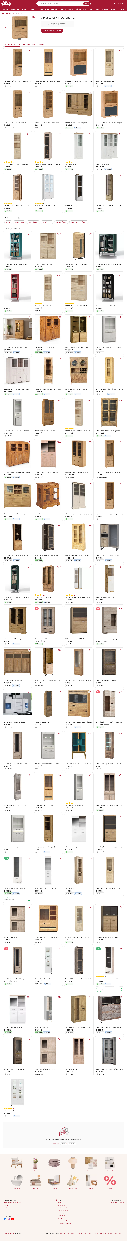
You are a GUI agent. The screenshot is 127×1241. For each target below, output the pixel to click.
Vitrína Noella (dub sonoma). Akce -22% (48, 1069)
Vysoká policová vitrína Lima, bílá (15, 888)
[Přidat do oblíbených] (60, 92)
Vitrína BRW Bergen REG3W (13, 680)
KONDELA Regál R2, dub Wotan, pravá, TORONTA (51, 123)
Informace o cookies (64, 1223)
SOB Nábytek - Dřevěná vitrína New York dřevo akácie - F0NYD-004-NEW (59, 347)
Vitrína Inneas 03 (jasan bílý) (13, 847)
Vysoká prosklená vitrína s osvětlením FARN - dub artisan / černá (86, 264)
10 (121, 948)
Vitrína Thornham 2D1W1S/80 (44, 264)
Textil (54, 1171)
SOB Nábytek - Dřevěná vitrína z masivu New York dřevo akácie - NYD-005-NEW (30, 472)
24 (29, 858)
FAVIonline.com (9, 1233)
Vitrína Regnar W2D (102, 164)
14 (91, 733)
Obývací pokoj (10, 13)
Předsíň (91, 1188)
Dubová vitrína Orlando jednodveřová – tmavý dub (20, 555)
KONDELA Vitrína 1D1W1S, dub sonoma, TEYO (19, 164)
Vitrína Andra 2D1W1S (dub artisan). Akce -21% (80, 1027)
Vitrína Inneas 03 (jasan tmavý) (106, 680)
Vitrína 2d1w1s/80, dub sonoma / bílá (16, 1027)
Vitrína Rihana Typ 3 (71, 1069)
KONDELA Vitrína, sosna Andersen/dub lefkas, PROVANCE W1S (85, 206)
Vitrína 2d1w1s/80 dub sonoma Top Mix (47, 472)
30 (121, 134)
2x (44, 595)
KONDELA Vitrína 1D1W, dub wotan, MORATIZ (18, 206)
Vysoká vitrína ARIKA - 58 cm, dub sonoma (18, 979)
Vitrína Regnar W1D (71, 164)
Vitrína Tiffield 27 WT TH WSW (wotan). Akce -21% (51, 680)
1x (43, 162)
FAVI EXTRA (61, 1218)
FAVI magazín (62, 1213)
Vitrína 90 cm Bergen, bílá (12, 1111)
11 (121, 234)
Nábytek (17, 1171)
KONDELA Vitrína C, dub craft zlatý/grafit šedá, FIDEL (82, 81)
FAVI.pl (68, 1233)
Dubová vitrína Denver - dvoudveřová (16, 347)
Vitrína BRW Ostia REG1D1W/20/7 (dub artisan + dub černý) (54, 81)
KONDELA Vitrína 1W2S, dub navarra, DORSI (110, 206)
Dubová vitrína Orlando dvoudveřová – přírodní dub (82, 347)
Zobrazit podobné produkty (52, 30)
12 (60, 175)
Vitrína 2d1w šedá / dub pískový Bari (108, 555)
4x (13, 162)
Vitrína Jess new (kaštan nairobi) (15, 805)
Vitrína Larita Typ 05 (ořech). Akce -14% (109, 764)
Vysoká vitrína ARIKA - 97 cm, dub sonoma (49, 639)
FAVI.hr (85, 1233)
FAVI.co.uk (102, 1233)
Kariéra (6, 1207)
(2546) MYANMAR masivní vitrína (76, 389)
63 (29, 1080)
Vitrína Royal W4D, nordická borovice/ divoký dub (81, 514)
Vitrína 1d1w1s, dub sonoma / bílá (46, 888)
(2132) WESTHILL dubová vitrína (14, 514)
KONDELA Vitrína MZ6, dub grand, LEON (78, 123)
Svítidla (72, 1171)
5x (74, 162)
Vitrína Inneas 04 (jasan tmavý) (14, 1069)
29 (121, 692)
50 (60, 275)
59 (91, 134)
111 (90, 483)
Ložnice (54, 1188)
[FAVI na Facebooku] (5, 1219)
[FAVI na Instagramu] (9, 1219)
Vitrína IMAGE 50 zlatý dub (43, 597)
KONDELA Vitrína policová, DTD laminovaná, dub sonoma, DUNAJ (56, 164)
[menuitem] (5, 9)
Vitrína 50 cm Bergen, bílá (43, 979)
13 (29, 997)
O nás (59, 1202)
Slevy (110, 1188)
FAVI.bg (109, 1233)
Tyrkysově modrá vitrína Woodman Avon (78, 764)
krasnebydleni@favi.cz (13, 1202)
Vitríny (20, 13)
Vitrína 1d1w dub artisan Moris (106, 81)
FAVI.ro (73, 1233)
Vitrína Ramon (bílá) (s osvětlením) (15, 722)
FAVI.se (96, 1233)
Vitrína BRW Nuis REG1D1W (105, 597)
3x (44, 303)
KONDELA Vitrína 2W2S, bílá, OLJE (46, 206)
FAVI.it (91, 1233)
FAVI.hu (79, 1233)
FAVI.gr (115, 1233)
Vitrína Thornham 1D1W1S (43, 306)
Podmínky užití (62, 1220)
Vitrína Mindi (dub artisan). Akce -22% (108, 888)
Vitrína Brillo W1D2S (41, 1027)
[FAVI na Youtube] (12, 1219)
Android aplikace (118, 1202)
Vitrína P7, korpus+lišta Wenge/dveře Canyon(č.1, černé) (83, 979)
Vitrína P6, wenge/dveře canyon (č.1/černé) (48, 555)
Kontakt (6, 1205)
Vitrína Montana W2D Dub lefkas (45, 431)
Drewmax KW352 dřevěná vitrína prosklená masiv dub (83, 555)
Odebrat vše (55, 1143)
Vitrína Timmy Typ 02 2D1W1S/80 (76, 847)
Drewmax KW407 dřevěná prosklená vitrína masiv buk (83, 472)
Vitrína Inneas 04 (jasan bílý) (74, 805)
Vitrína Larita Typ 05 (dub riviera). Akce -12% (79, 680)
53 (60, 234)
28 (60, 442)
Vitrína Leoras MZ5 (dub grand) (14, 639)
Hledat (87, 3)
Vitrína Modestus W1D (42, 722)
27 (60, 567)
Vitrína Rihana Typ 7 (10, 937)
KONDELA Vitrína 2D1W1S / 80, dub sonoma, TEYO (81, 306)
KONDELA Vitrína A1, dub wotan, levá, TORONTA (19, 81)
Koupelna (17, 1188)
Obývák (35, 1188)
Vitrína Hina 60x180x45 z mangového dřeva (49, 389)
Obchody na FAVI (63, 1205)
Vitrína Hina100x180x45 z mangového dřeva (110, 431)
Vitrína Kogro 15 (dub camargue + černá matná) (80, 722)
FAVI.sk (62, 1233)
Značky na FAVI (62, 1207)
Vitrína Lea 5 (69, 888)
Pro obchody (62, 1215)
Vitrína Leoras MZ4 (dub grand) (45, 847)
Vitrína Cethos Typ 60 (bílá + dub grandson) (79, 597)
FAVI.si (120, 1233)
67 (29, 134)
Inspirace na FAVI (63, 1210)
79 (91, 275)
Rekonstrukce (91, 1171)
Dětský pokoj (73, 1188)
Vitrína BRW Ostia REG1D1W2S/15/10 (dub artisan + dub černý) (55, 937)
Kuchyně (110, 1171)
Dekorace (36, 1171)
